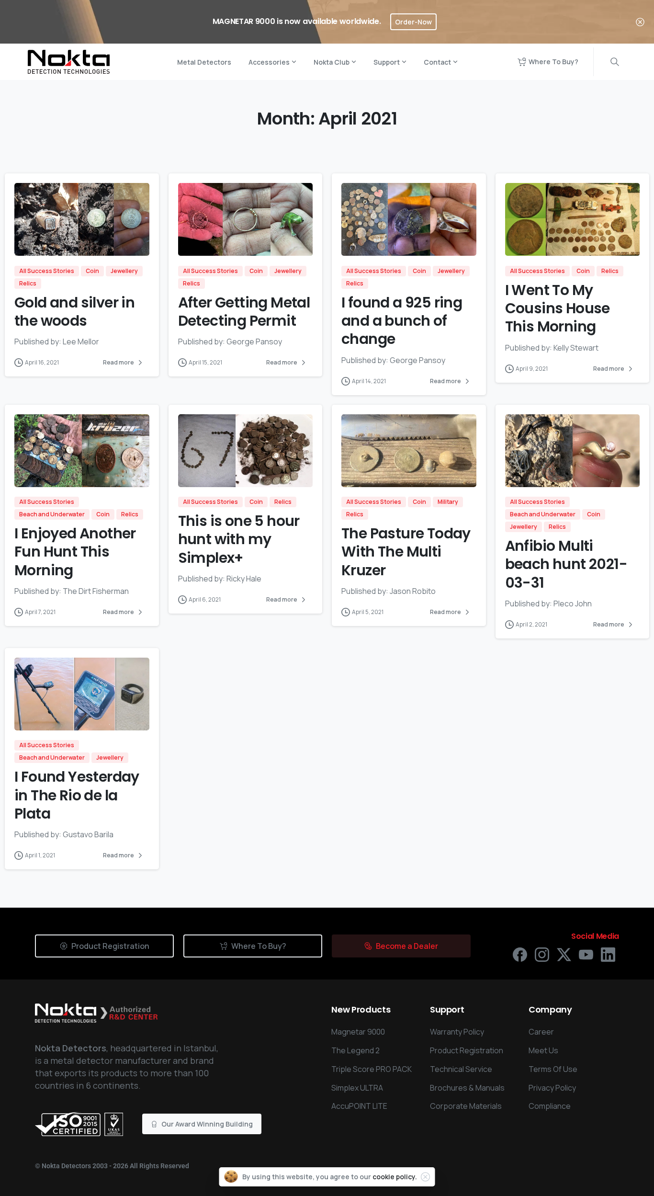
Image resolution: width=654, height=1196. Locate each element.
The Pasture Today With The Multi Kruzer (406, 552)
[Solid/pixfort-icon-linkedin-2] (608, 954)
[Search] (614, 61)
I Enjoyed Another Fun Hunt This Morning (75, 552)
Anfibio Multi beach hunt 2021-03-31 (566, 564)
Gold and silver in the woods (74, 311)
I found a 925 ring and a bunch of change (401, 321)
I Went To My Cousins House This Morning (557, 308)
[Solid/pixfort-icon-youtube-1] (586, 954)
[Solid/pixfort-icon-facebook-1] (520, 954)
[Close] (640, 22)
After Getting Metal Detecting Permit (244, 311)
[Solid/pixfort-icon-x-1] (564, 954)
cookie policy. (394, 1176)
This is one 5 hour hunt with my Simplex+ (239, 539)
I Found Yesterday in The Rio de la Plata (76, 795)
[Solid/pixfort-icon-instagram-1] (542, 954)
